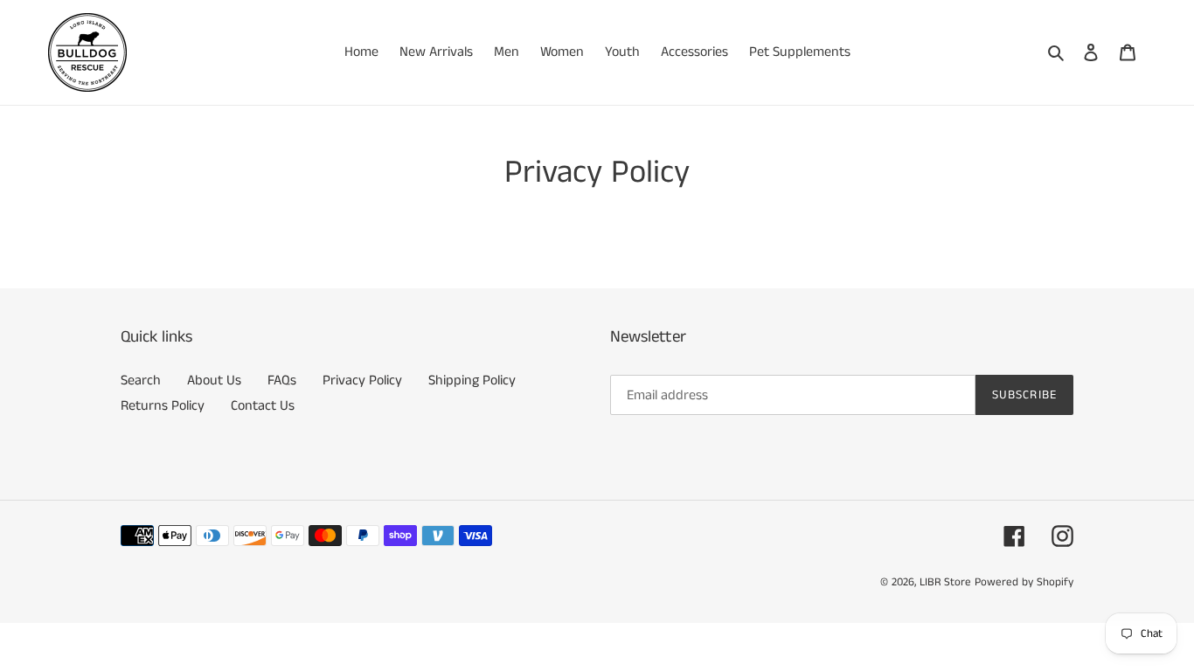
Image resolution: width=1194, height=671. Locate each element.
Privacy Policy (362, 380)
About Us (214, 380)
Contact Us (263, 406)
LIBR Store (945, 582)
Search (141, 380)
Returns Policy (163, 406)
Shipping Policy (472, 380)
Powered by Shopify (1024, 582)
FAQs (281, 380)
